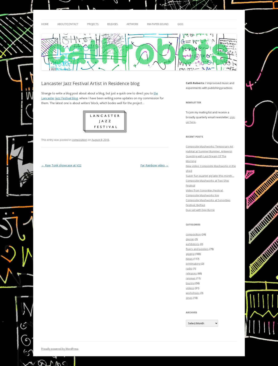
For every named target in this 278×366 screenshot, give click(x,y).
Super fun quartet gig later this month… (210, 176)
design (190, 239)
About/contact (67, 24)
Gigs (180, 24)
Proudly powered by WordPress (59, 349)
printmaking (193, 263)
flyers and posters (197, 249)
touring (190, 283)
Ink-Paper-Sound (158, 24)
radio (189, 268)
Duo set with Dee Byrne (200, 210)
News (189, 259)
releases (191, 273)
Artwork (132, 24)
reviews (191, 278)
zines (189, 298)
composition (79, 140)
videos (190, 288)
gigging (190, 254)
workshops (193, 293)
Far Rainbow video (154, 165)
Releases (112, 24)
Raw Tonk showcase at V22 (61, 165)
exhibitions (192, 244)
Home (44, 24)
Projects (92, 24)
